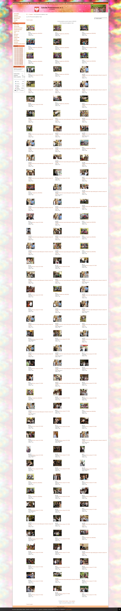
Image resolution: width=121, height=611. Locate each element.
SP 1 (27, 14)
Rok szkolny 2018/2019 (18, 50)
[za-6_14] (57, 380)
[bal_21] (30, 564)
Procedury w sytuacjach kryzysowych (57, 3)
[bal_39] (30, 466)
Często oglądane (72, 601)
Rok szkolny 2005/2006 (18, 64)
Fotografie (16, 23)
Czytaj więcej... (69, 609)
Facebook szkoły (25, 3)
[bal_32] (57, 507)
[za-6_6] (30, 87)
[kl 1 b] (30, 58)
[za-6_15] (57, 131)
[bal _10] (57, 263)
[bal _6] (57, 175)
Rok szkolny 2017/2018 (18, 51)
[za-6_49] (57, 249)
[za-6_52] (57, 576)
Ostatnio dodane (65, 601)
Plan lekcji (16, 35)
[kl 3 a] (30, 44)
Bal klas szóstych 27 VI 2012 (91, 47)
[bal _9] (30, 423)
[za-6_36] (57, 365)
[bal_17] (30, 592)
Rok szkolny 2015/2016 (18, 53)
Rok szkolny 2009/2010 (18, 60)
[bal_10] (84, 423)
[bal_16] (30, 578)
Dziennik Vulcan (17, 18)
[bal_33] (30, 365)
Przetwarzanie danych (18, 29)
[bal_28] (30, 292)
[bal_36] (57, 493)
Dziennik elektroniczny (88, 3)
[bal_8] (57, 536)
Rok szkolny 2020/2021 (18, 48)
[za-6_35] (57, 321)
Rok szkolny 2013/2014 (18, 55)
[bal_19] (84, 564)
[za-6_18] (84, 72)
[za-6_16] (30, 146)
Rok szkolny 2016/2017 (18, 52)
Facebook (15, 20)
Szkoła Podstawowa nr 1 (52, 8)
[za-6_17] (30, 321)
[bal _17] (30, 336)
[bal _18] (28, 452)
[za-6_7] (84, 175)
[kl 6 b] (84, 58)
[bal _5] (84, 395)
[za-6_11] (57, 234)
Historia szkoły (16, 26)
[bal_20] (57, 549)
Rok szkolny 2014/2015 (18, 54)
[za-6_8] (57, 277)
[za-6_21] (57, 204)
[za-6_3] (57, 116)
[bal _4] (57, 423)
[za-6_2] (83, 321)
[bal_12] (57, 395)
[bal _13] (55, 437)
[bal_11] (84, 493)
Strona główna (16, 13)
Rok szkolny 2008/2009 (18, 61)
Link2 (61, 606)
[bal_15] (57, 466)
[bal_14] (57, 452)
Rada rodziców (16, 40)
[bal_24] (57, 336)
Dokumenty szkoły (17, 16)
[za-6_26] (57, 219)
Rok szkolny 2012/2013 (18, 56)
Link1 (58, 606)
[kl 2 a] (57, 31)
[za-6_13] (30, 277)
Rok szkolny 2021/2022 (18, 47)
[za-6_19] (30, 351)
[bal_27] (30, 263)
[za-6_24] (84, 336)
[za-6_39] (84, 131)
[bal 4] (84, 592)
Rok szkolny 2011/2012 (18, 58)
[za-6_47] (84, 203)
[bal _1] (30, 72)
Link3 (63, 606)
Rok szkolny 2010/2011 (18, 59)
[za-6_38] (57, 351)
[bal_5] (29, 307)
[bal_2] (57, 408)
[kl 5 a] (84, 30)
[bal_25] (30, 101)
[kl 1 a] (84, 408)
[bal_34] (57, 521)
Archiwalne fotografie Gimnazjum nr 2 (73, 3)
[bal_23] (84, 380)
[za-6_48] (84, 160)
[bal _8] (84, 262)
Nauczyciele (16, 34)
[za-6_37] (84, 437)
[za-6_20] (30, 204)
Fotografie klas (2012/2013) (37, 33)
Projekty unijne (16, 37)
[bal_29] (30, 549)
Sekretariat (16, 42)
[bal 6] (57, 479)
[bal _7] (84, 351)
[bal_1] (82, 452)
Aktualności (16, 15)
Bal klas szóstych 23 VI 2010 (37, 75)
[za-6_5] (84, 101)
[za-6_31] (30, 409)
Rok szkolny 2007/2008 (18, 62)
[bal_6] (84, 506)
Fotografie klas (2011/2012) (91, 148)
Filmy (15, 21)
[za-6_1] (30, 116)
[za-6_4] (29, 131)
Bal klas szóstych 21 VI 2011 (64, 482)
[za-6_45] (28, 234)
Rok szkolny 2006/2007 (18, 63)
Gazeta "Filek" (16, 24)
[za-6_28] (30, 160)
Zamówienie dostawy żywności (19, 43)
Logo (15, 32)
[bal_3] (84, 44)
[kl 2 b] (30, 30)
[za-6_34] (57, 190)
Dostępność (16, 3)
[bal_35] (84, 365)
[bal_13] (84, 578)
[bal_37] (30, 437)
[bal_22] (30, 536)
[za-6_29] (57, 146)
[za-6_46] (57, 159)
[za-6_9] (57, 87)
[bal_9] (57, 564)
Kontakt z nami (16, 31)
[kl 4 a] (57, 58)
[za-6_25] (84, 292)
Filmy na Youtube (34, 3)
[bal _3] (30, 219)
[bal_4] (30, 380)
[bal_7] (84, 479)
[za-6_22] (84, 87)
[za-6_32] (84, 277)
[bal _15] (82, 466)
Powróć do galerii (29, 604)
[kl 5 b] (30, 190)
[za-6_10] (84, 116)
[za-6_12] (30, 175)
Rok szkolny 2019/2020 (18, 49)
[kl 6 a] (57, 71)
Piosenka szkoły (44, 3)
